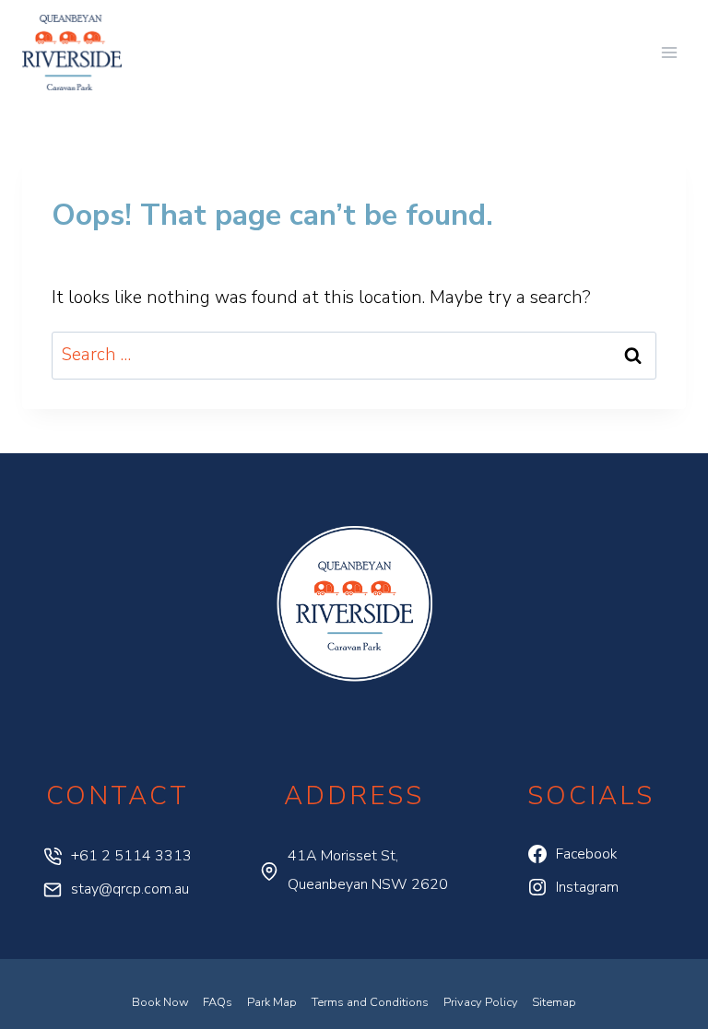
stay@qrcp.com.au (130, 889)
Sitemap (554, 1002)
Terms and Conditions (370, 1002)
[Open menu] (669, 52)
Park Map (272, 1002)
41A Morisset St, (343, 856)
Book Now (160, 1002)
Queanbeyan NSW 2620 (368, 884)
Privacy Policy (480, 1002)
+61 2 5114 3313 (131, 856)
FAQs (217, 1002)
